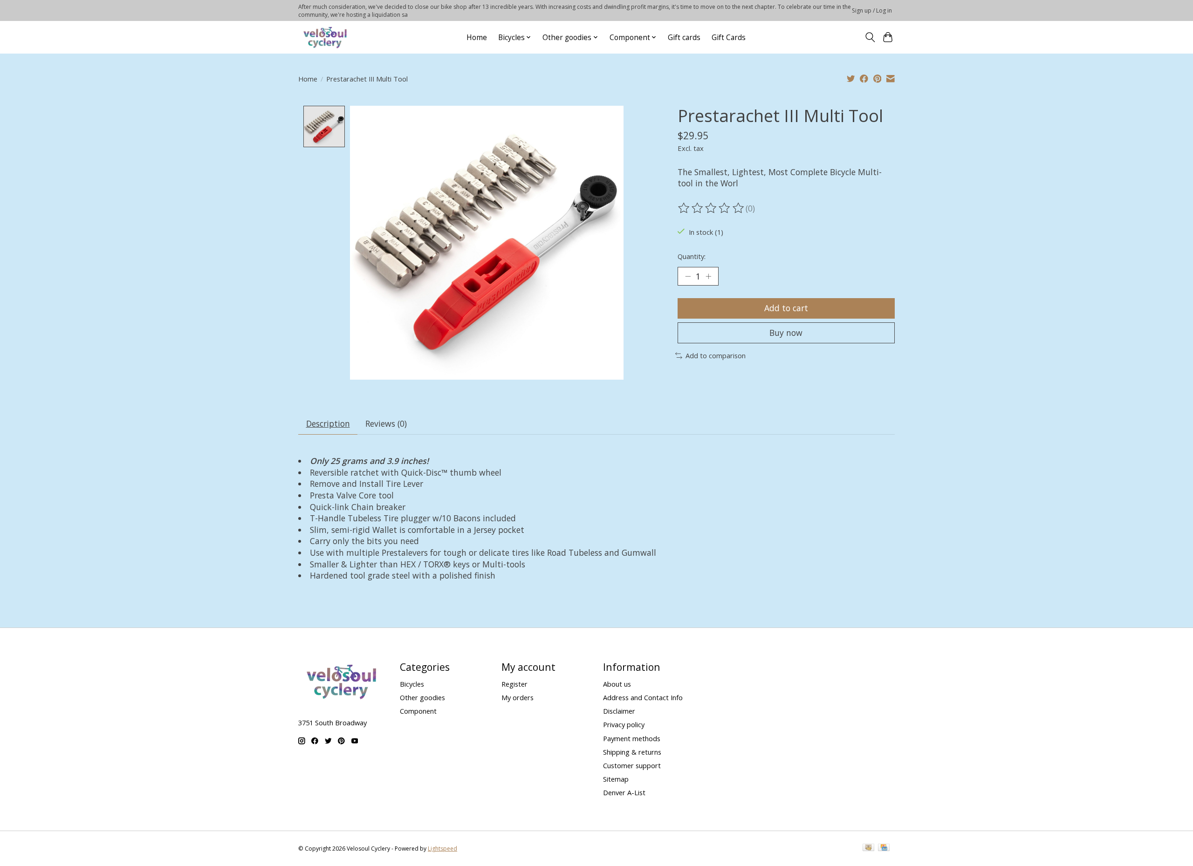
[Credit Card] (884, 848)
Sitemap (616, 779)
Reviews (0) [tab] (386, 423)
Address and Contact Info (643, 697)
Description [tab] (328, 423)
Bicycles (412, 684)
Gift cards (684, 37)
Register (514, 684)
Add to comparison (716, 355)
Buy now (785, 332)
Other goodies (422, 697)
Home (476, 37)
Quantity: (692, 256)
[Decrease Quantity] (687, 276)
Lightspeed (442, 848)
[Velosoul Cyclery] (325, 37)
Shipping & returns (632, 752)
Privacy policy (623, 724)
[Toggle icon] (870, 37)
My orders (517, 697)
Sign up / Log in (872, 10)
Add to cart (786, 308)
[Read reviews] (712, 208)
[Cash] (868, 848)
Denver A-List (624, 792)
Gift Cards (729, 37)
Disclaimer (619, 711)
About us (617, 684)
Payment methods (631, 738)
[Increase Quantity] (708, 276)
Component (418, 711)
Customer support (632, 765)
